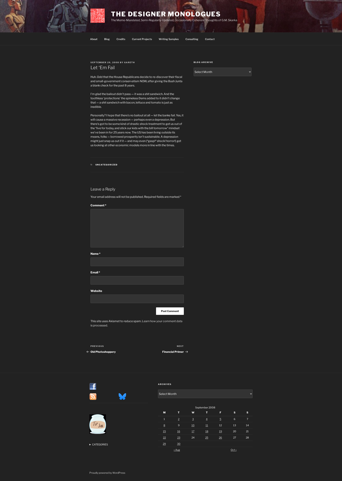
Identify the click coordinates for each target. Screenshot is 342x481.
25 (206, 437)
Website (96, 291)
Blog (107, 39)
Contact (210, 39)
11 (207, 425)
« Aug (177, 449)
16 (178, 431)
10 (193, 425)
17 (193, 431)
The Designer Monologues (166, 14)
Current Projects (142, 39)
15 (164, 431)
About (93, 39)
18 (206, 431)
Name (95, 253)
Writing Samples (169, 39)
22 (164, 437)
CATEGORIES (100, 444)
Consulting (191, 39)
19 (220, 431)
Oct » (234, 449)
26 (220, 437)
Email (95, 272)
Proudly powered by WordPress (107, 472)
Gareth (129, 62)
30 (178, 443)
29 (164, 443)
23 (178, 437)
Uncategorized (106, 164)
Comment (98, 205)
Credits (120, 39)
